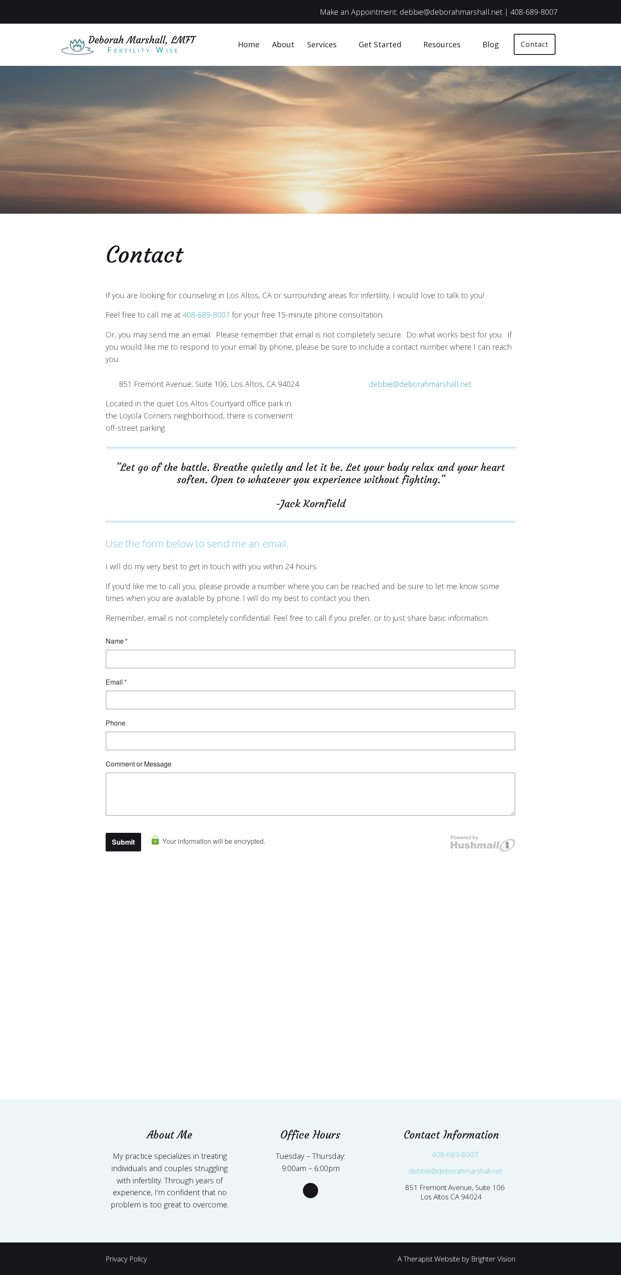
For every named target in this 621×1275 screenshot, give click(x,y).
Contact (534, 44)
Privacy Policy (126, 1259)
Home (248, 44)
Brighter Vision (493, 1259)
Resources (441, 44)
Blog (490, 44)
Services (322, 44)
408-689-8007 (206, 315)
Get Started (380, 44)
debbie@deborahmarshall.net (420, 384)
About (283, 44)
